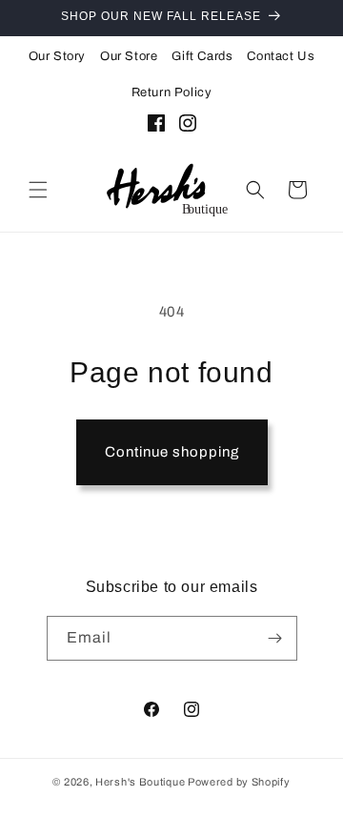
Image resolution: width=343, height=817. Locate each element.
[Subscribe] (275, 638)
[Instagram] (187, 126)
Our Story (57, 56)
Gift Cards (202, 56)
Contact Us (280, 56)
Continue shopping (172, 452)
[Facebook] (156, 126)
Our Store (128, 56)
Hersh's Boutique (140, 781)
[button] (38, 190)
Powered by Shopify (239, 781)
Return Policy (171, 92)
